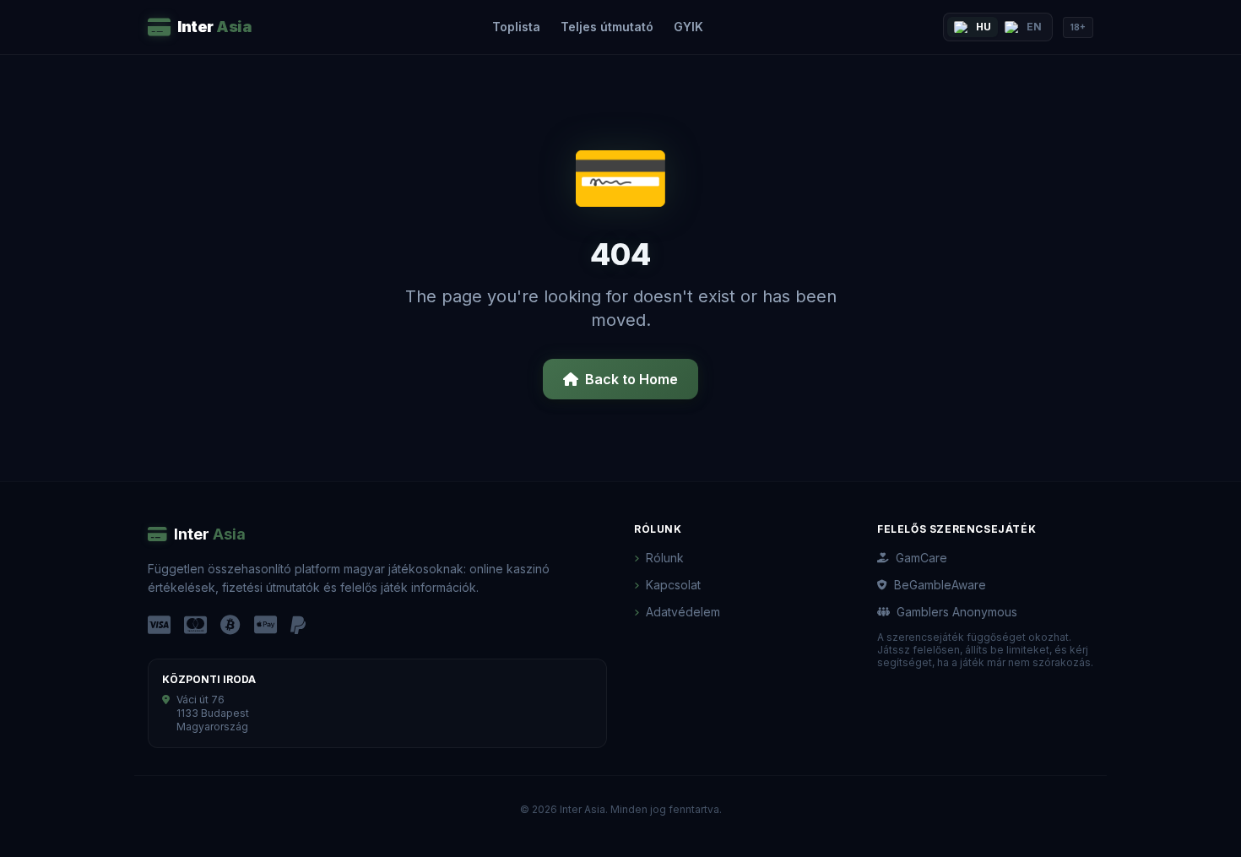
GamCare (921, 558)
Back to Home (631, 379)
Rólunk (665, 558)
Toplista (516, 26)
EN (1034, 26)
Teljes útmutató (607, 26)
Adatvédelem (683, 612)
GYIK (688, 26)
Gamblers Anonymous (957, 612)
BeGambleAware (940, 585)
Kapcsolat (673, 585)
